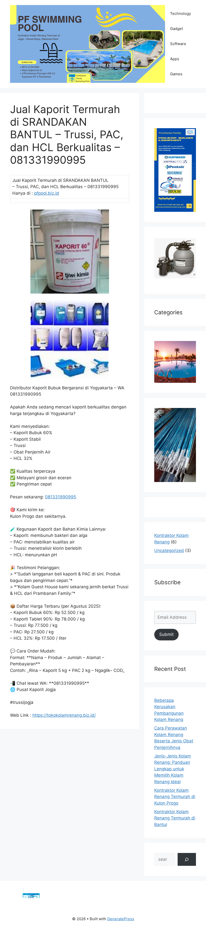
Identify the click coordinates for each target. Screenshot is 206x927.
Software (178, 43)
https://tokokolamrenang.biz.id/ (64, 715)
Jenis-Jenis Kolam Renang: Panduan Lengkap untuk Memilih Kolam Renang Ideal (172, 768)
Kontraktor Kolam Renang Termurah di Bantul (174, 818)
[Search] (187, 859)
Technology (180, 13)
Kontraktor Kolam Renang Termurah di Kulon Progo (174, 797)
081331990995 (60, 496)
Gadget (176, 28)
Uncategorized (169, 550)
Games (176, 74)
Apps (174, 58)
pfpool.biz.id (46, 193)
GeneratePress (120, 918)
